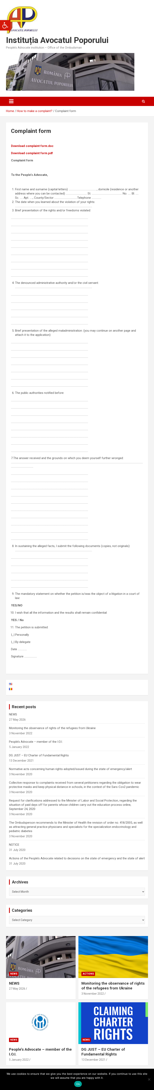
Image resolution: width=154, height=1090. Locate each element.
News (13, 973)
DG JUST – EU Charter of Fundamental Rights (39, 755)
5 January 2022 (19, 1059)
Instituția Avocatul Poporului (57, 40)
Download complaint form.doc (32, 146)
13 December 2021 (93, 1059)
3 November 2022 (92, 993)
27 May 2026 (17, 988)
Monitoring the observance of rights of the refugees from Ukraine (52, 728)
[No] (149, 1079)
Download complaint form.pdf (32, 153)
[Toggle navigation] (11, 101)
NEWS (13, 714)
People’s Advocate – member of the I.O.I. (36, 742)
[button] (5, 25)
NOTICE (14, 845)
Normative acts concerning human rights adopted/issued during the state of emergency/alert (70, 769)
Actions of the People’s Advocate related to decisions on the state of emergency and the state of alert (77, 858)
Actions (88, 973)
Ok (78, 1084)
